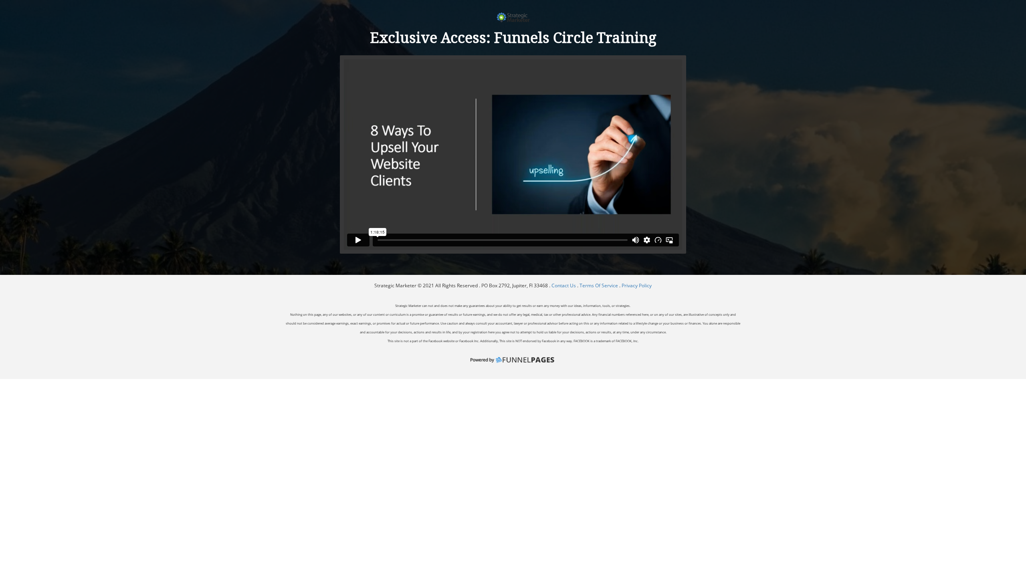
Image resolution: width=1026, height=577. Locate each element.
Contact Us (564, 285)
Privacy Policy (637, 285)
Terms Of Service (599, 285)
